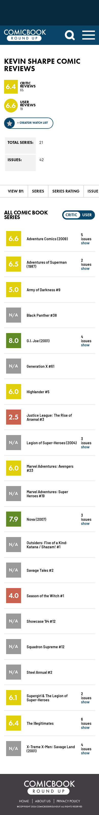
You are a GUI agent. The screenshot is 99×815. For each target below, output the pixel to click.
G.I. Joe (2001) (38, 340)
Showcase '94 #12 (41, 621)
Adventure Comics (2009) (47, 238)
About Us (43, 801)
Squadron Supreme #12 (45, 646)
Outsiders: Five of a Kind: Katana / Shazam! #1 (47, 544)
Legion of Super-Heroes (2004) (52, 442)
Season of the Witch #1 (45, 595)
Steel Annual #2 (39, 672)
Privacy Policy (68, 801)
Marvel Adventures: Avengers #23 (50, 468)
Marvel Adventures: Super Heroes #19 (47, 493)
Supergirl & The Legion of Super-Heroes (47, 697)
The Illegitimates (40, 723)
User (87, 214)
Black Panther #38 (42, 315)
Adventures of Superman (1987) (47, 264)
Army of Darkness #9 (43, 289)
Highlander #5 (38, 391)
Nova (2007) (36, 519)
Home (24, 801)
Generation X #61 (40, 366)
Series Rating (65, 191)
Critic (71, 214)
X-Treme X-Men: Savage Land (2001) (51, 748)
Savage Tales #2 (40, 570)
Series (38, 191)
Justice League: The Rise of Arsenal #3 (49, 417)
